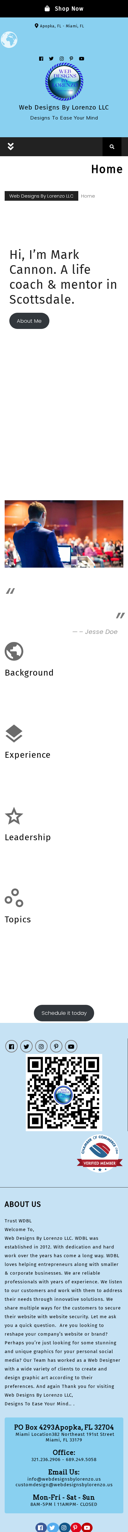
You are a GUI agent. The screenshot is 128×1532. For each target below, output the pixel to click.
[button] (46, 144)
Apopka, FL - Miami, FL (62, 26)
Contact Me (74, 321)
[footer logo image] (64, 1092)
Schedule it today (64, 1013)
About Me (29, 321)
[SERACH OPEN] (112, 146)
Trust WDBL (18, 1221)
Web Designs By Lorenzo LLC (64, 107)
